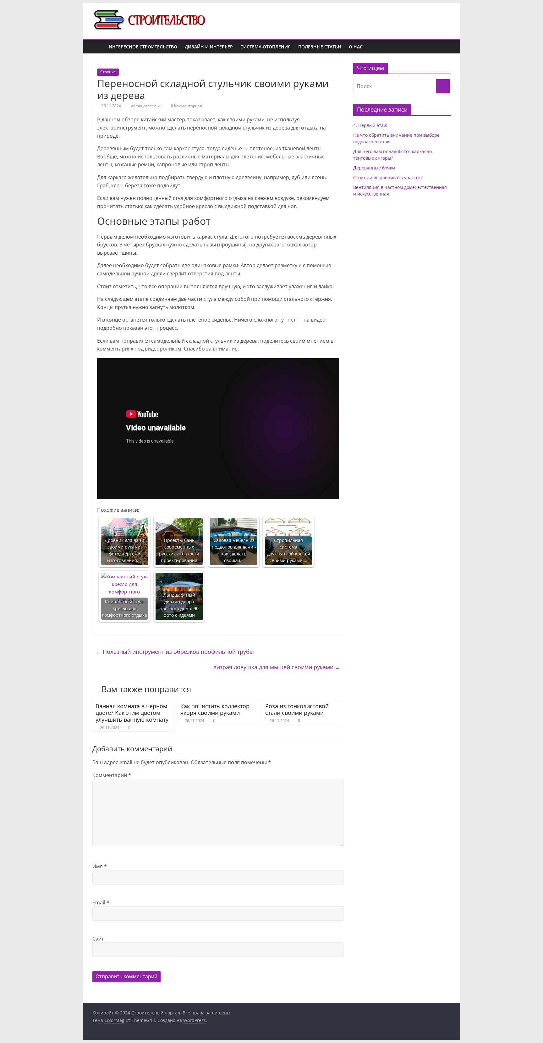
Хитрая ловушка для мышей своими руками (277, 667)
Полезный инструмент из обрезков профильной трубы (175, 651)
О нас (356, 47)
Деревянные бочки (374, 168)
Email (100, 902)
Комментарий (111, 775)
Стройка (108, 71)
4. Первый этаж (370, 125)
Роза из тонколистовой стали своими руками (297, 709)
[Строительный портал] (98, 47)
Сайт (98, 938)
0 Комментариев (186, 105)
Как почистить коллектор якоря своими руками (215, 709)
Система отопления (265, 47)
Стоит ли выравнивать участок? (388, 177)
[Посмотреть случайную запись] (444, 46)
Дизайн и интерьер (209, 47)
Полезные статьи (319, 47)
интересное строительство (143, 47)
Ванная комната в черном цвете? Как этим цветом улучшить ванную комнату (132, 712)
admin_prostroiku (146, 105)
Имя (99, 866)
